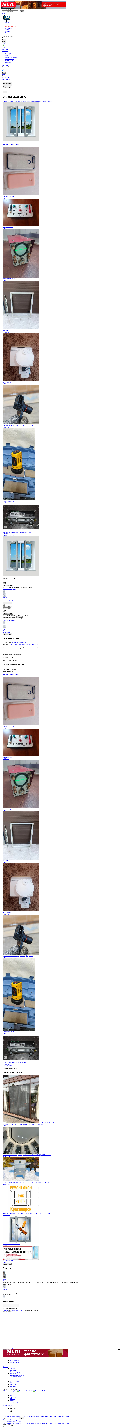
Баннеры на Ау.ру (15, 1381)
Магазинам (13, 1384)
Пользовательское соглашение (12, 1415)
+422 (8, 601)
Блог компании (14, 1362)
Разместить (5, 49)
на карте (19, 617)
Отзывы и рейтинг (15, 1376)
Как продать (13, 1370)
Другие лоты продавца (11, 144)
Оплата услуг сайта (8, 1394)
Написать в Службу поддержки (12, 1420)
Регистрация (5, 77)
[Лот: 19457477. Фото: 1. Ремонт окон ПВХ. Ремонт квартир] (21, 141)
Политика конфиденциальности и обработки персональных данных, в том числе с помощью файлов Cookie (36, 1416)
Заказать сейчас (7, 585)
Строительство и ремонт (23, 101)
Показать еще (7, 1264)
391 (4, 599)
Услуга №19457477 (47, 101)
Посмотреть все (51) (9, 535)
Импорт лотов (14, 1373)
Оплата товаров (7, 1405)
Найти (4, 39)
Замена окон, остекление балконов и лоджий (24, 644)
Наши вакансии (14, 1360)
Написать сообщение (9, 589)
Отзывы (5, 601)
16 (3, 1281)
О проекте (6, 1359)
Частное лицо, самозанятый (19, 642)
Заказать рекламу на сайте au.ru (12, 1348)
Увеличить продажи (16, 1372)
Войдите (5, 1310)
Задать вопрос (7, 602)
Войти (4, 74)
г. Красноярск (7, 101)
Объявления (13, 1383)
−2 (12, 601)
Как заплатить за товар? (17, 1375)
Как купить (13, 1368)
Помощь (5, 1367)
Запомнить (6, 71)
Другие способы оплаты (13, 1402)
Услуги (13, 101)
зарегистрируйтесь (16, 1310)
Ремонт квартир (36, 101)
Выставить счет (14, 1386)
